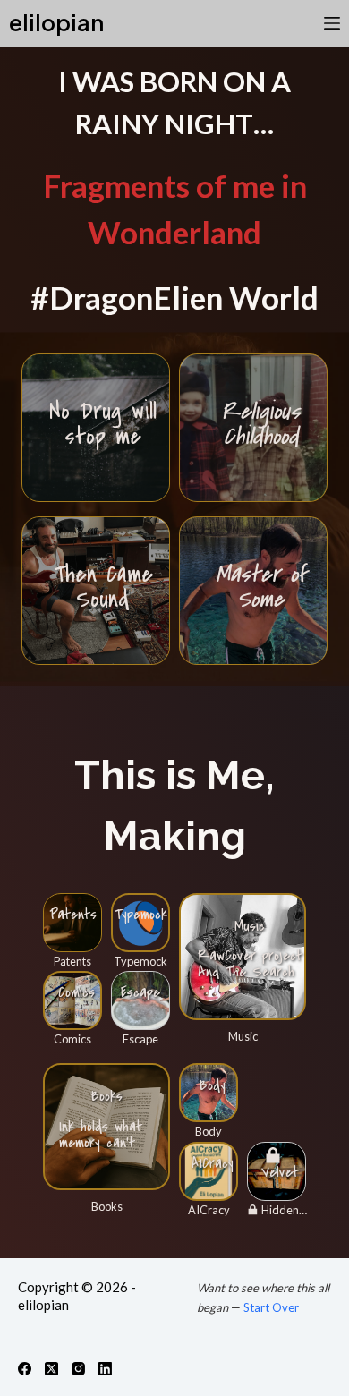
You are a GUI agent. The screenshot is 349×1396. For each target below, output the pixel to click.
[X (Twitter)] (51, 1368)
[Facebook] (24, 1368)
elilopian (56, 22)
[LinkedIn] (105, 1368)
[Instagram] (78, 1368)
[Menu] (332, 23)
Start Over (271, 1307)
